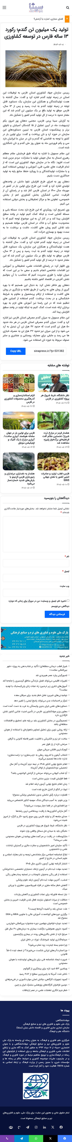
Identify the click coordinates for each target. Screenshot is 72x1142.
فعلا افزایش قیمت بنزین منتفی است (49, 778)
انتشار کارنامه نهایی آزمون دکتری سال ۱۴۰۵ (46, 864)
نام (67, 556)
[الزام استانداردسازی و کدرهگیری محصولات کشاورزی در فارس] (19, 383)
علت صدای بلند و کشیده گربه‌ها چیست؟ (47, 909)
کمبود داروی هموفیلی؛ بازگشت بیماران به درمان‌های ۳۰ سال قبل (36, 929)
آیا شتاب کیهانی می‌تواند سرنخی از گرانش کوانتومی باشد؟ (39, 773)
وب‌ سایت (64, 586)
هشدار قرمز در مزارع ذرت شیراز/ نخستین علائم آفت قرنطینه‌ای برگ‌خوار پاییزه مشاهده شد (55, 438)
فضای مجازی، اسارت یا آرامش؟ (48, 19)
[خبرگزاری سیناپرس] (36, 7)
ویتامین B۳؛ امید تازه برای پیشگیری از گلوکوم (45, 968)
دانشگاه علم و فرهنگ (59, 1031)
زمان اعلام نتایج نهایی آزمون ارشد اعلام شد (46, 784)
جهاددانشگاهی (62, 1020)
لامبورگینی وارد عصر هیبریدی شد (51, 675)
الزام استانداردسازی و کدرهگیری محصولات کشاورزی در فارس (19, 398)
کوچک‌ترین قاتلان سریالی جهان (52, 749)
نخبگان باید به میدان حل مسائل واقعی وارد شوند (43, 831)
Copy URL (15, 351)
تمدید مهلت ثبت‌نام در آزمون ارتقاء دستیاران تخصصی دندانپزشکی (35, 869)
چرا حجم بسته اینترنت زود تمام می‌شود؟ (47, 945)
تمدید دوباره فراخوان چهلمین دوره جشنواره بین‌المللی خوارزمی (36, 923)
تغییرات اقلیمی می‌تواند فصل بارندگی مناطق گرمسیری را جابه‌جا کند (35, 681)
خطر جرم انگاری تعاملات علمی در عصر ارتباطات (44, 990)
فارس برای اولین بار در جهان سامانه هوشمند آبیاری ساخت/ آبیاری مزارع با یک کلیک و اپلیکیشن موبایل (19, 438)
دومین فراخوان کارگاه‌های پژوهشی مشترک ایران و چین (41, 985)
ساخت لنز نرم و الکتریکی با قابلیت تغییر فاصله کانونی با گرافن (37, 739)
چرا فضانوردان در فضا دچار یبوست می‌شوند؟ (45, 806)
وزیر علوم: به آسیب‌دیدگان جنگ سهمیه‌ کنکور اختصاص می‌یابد (37, 800)
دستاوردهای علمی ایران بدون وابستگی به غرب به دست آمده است (35, 706)
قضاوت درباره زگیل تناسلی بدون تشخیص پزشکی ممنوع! (40, 795)
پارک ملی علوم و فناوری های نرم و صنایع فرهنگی (46, 1024)
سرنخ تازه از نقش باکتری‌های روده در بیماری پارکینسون (40, 934)
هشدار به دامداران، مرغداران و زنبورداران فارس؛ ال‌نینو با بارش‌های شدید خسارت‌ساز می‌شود (20, 479)
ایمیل (65, 571)
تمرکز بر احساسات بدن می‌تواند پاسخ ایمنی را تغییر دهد (40, 701)
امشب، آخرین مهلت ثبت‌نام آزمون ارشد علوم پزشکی (41, 880)
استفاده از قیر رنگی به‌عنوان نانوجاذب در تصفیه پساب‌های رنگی (36, 874)
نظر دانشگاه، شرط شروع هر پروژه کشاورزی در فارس (55, 397)
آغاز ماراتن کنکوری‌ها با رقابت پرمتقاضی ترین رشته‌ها (41, 811)
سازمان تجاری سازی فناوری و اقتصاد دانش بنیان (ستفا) (42, 1028)
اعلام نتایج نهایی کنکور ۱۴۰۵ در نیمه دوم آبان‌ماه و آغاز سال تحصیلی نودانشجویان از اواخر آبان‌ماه (38, 766)
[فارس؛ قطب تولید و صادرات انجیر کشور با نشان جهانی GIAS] (53, 461)
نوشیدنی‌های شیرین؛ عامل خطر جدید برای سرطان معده (40, 695)
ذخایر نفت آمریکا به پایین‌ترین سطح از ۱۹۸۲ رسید (43, 974)
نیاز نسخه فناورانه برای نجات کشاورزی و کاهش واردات (40, 894)
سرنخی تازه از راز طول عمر (54, 744)
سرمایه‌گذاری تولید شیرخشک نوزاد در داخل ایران (44, 940)
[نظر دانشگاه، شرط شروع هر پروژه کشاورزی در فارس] (53, 383)
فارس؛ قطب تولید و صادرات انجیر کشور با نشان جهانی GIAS (55, 477)
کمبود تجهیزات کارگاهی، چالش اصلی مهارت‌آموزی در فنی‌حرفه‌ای (36, 979)
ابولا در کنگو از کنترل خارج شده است (49, 789)
